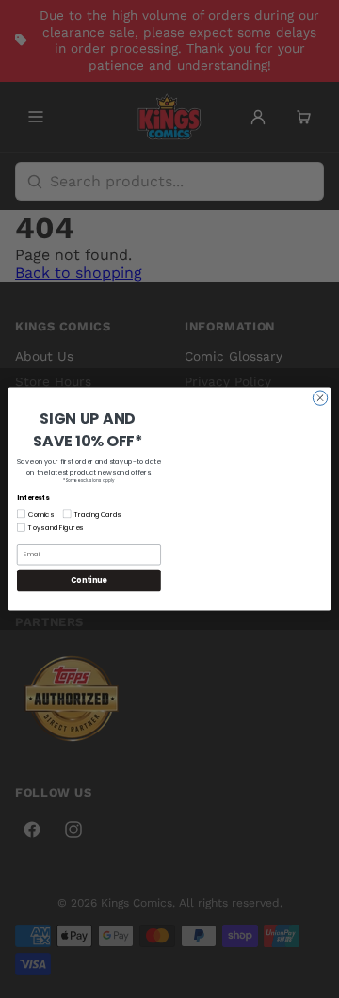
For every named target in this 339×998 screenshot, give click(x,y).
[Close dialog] (320, 398)
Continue (88, 580)
